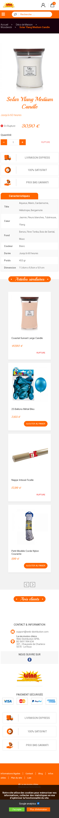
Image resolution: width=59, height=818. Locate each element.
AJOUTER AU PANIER (35, 424)
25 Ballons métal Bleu (22, 409)
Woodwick (6, 27)
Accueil (4, 24)
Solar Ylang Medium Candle (35, 27)
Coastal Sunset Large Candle (27, 338)
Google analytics (27, 803)
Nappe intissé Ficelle (22, 480)
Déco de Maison (24, 24)
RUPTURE (41, 353)
